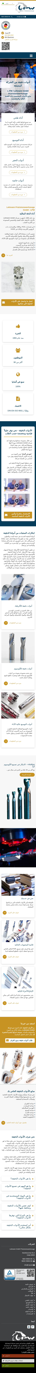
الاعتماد (7, 33)
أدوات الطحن (29, 1300)
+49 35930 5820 (5, 16)
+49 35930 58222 (27, 1261)
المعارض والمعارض (27, 1289)
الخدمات (30, 1309)
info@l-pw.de (20, 16)
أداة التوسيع (29, 1302)
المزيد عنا (9, 255)
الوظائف (30, 1291)
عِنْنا (32, 1293)
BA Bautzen (9, 37)
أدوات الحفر (29, 1305)
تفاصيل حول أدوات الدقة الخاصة (17, 1122)
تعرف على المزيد (13, 912)
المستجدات (29, 1314)
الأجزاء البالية (29, 1311)
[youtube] (28, 1326)
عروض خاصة (29, 1284)
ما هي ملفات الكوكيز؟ (27, 1352)
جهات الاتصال (29, 1295)
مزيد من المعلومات (17, 132)
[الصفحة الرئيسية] (25, 12)
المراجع (31, 1286)
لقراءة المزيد (26, 774)
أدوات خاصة (29, 1307)
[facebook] (32, 1326)
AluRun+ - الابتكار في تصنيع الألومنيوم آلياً (19, 765)
